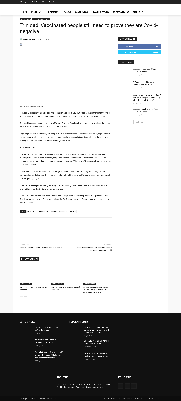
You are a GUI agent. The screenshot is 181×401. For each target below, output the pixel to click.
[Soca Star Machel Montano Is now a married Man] (75, 344)
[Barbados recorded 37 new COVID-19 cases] (34, 275)
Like (157, 46)
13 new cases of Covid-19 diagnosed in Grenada (41, 247)
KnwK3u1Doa (30, 39)
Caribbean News (26, 19)
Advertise (105, 398)
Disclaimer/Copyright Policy (133, 398)
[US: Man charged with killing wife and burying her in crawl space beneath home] (75, 330)
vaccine (73, 211)
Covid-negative (42, 211)
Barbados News (26, 284)
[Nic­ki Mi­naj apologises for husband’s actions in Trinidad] (75, 356)
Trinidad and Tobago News (41, 19)
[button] (158, 12)
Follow (156, 52)
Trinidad (53, 211)
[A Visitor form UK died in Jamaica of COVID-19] (65, 275)
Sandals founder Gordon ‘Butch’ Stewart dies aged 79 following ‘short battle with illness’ (95, 289)
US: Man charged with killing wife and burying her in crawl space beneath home (96, 330)
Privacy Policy (116, 398)
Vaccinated (63, 211)
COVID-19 (30, 211)
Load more (139, 122)
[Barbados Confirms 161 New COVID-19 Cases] (124, 112)
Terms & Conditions (153, 398)
